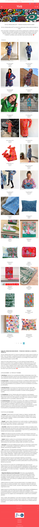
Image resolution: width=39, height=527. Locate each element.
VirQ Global (19, 521)
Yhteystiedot (19, 505)
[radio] (1, 61)
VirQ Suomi (19, 519)
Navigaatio (19, 508)
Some (19, 510)
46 (21, 343)
